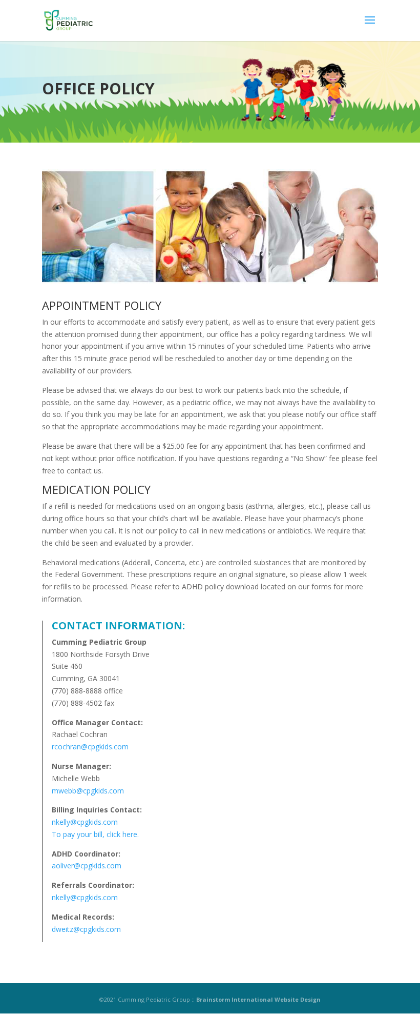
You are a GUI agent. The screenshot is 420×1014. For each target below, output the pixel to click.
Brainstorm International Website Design (258, 999)
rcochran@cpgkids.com (90, 746)
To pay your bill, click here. (95, 834)
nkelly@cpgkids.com (85, 822)
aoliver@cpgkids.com (86, 865)
